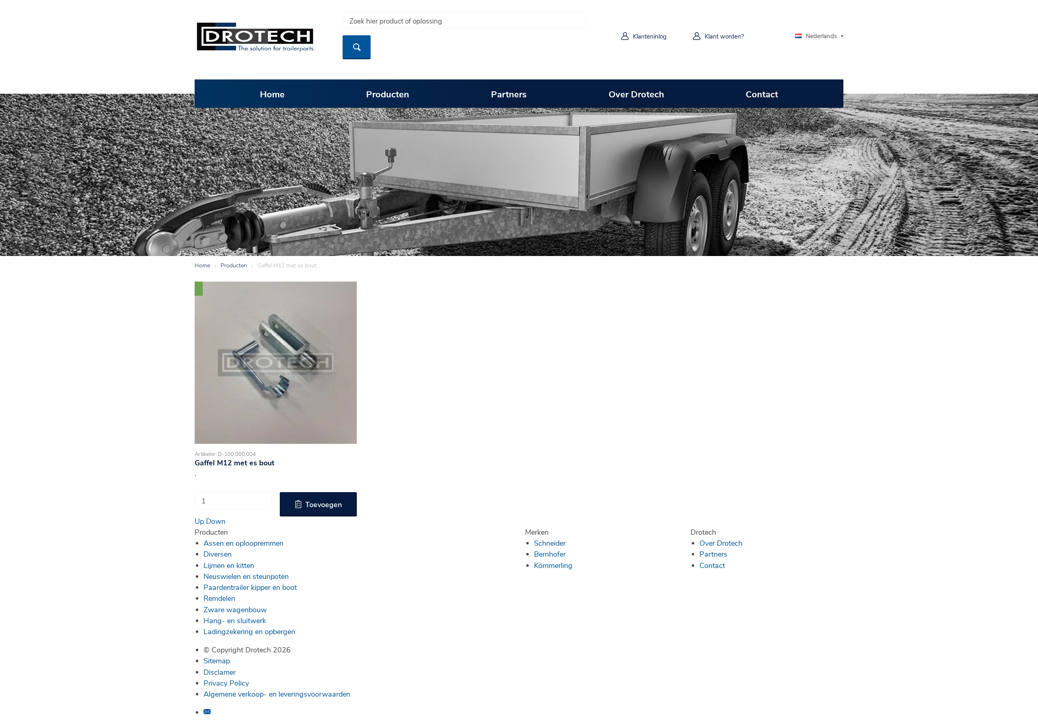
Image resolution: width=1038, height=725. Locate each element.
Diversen (218, 554)
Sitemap (217, 660)
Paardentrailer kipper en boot (250, 587)
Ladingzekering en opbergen (249, 631)
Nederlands (821, 36)
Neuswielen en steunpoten (246, 576)
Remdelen (219, 598)
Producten (387, 94)
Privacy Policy (226, 683)
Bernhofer (550, 554)
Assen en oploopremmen (243, 543)
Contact (762, 94)
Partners (509, 94)
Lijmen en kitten (229, 565)
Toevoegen (323, 504)
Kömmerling (553, 565)
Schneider (550, 543)
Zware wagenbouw (235, 609)
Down (215, 521)
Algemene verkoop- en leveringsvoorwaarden (277, 694)
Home (272, 94)
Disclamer (220, 672)
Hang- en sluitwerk (235, 620)
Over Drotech (636, 94)
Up (199, 521)
